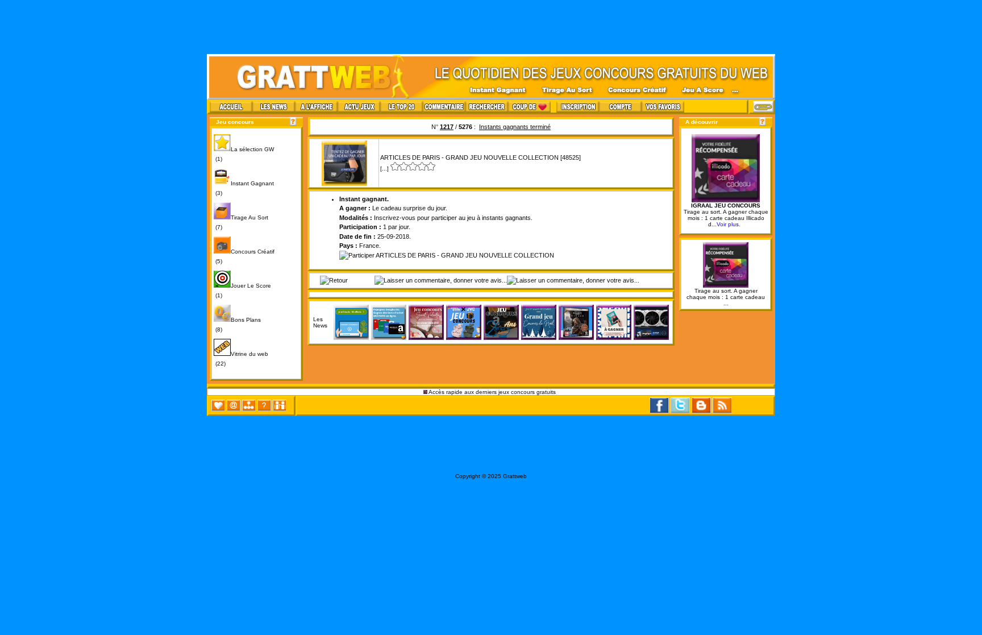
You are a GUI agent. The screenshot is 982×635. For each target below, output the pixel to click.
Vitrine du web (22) (241, 359)
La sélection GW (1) (244, 154)
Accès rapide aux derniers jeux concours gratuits (492, 392)
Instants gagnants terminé (515, 126)
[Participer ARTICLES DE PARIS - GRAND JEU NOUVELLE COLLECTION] (446, 255)
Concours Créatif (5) (244, 256)
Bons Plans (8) (237, 325)
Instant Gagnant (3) (244, 188)
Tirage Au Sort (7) (241, 222)
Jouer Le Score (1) (242, 290)
